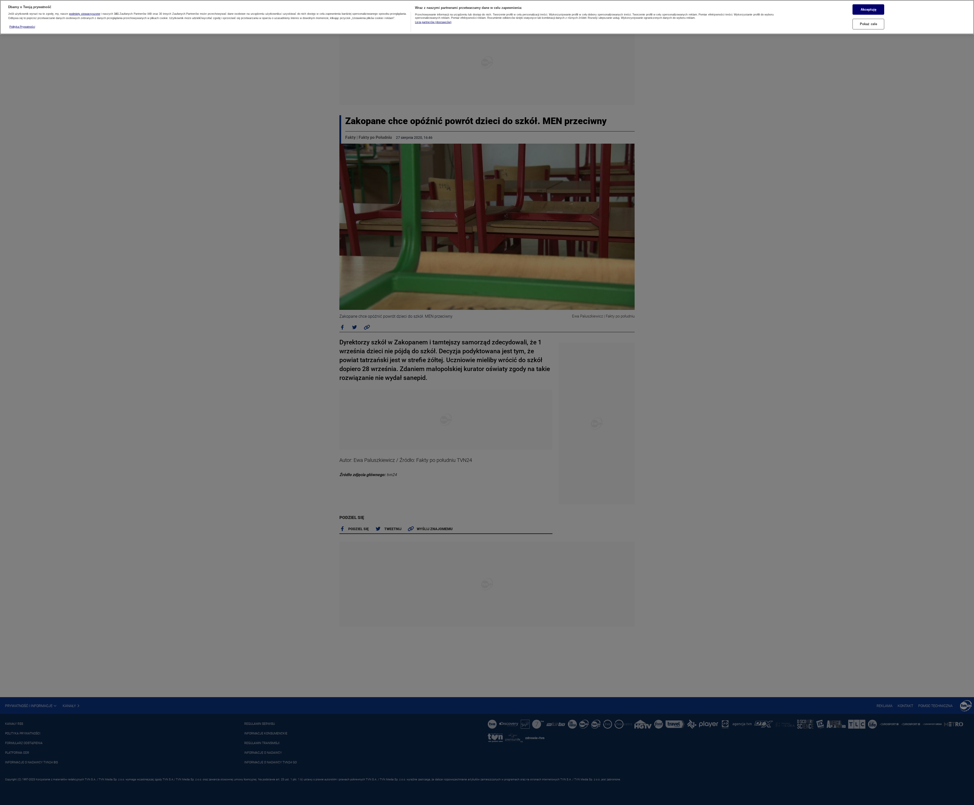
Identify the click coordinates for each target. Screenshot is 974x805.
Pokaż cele (868, 24)
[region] (487, 17)
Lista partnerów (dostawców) (433, 22)
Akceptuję (868, 9)
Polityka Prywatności (22, 26)
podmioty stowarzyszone (84, 13)
